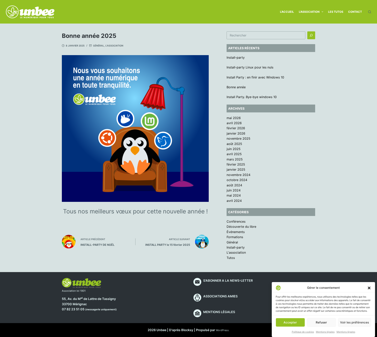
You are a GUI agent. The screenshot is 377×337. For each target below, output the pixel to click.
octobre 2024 (237, 180)
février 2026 (236, 128)
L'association (114, 45)
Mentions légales (325, 331)
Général (98, 45)
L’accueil (287, 11)
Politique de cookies (303, 331)
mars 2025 (235, 159)
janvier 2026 (236, 133)
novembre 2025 (238, 138)
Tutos (231, 258)
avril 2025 (234, 154)
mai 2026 (234, 118)
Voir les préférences (354, 322)
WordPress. (223, 330)
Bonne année (236, 87)
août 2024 (234, 185)
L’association (309, 11)
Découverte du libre (241, 227)
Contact (355, 11)
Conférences (236, 221)
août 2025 (234, 144)
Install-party (236, 57)
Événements (236, 232)
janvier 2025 (236, 169)
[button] (369, 288)
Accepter (290, 322)
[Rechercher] (369, 11)
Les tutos (335, 11)
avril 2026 (234, 123)
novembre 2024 (238, 175)
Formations (235, 237)
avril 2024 (234, 201)
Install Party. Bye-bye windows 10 (252, 97)
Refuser (321, 322)
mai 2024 (234, 195)
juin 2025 (234, 149)
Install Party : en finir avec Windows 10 (255, 77)
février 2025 (236, 164)
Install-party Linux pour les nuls (250, 67)
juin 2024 (234, 190)
